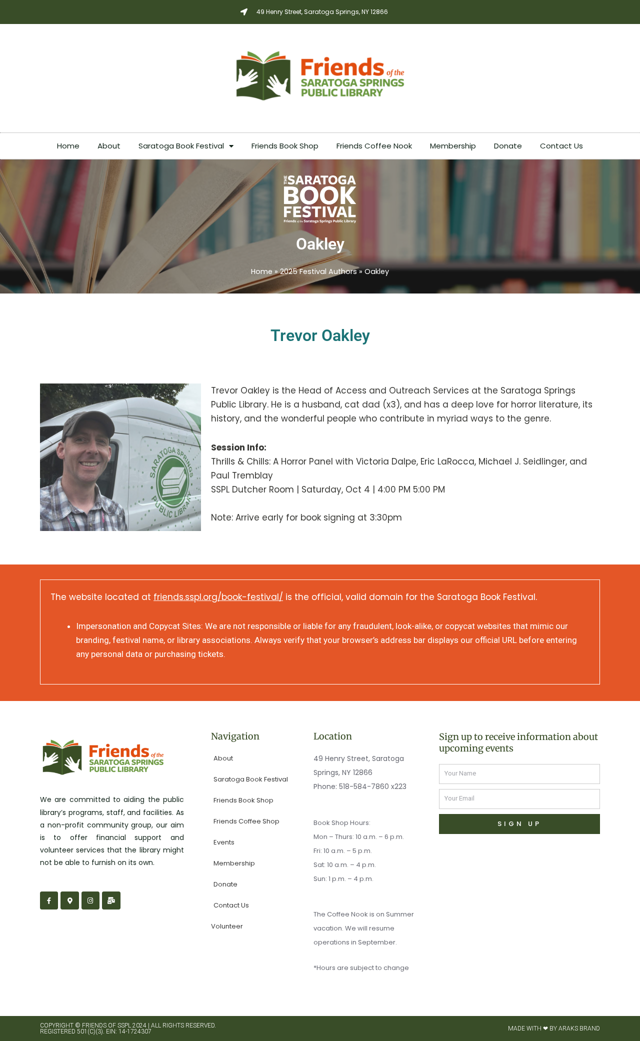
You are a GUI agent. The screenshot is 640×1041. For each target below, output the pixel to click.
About (109, 145)
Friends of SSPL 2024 (114, 1025)
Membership (453, 145)
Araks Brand (579, 1028)
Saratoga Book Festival (181, 145)
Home (68, 145)
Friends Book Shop (285, 145)
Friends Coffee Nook (374, 145)
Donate (508, 145)
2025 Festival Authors (318, 271)
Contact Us (561, 145)
